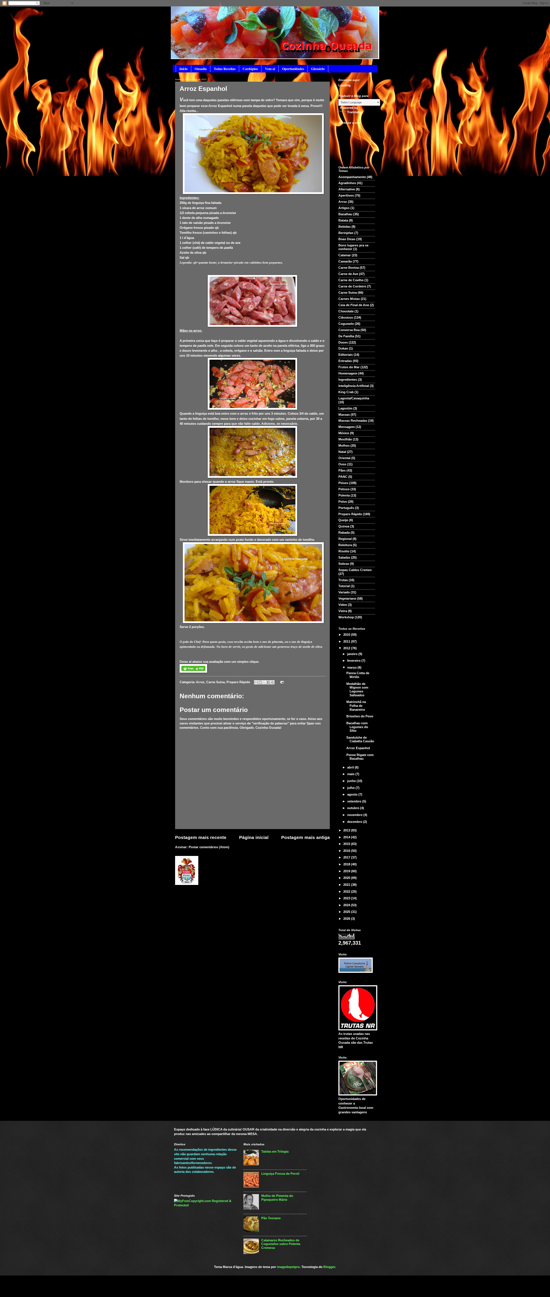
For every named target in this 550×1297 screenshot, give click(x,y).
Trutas (343, 580)
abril (351, 767)
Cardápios (250, 68)
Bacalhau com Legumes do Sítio (357, 726)
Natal (342, 452)
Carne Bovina (348, 267)
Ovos (342, 464)
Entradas (345, 361)
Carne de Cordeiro (352, 286)
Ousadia (201, 68)
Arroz (200, 682)
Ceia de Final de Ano (353, 305)
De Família (346, 336)
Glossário (318, 68)
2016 (347, 850)
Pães (342, 470)
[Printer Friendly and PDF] (193, 671)
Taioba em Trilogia (275, 1151)
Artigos (344, 208)
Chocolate (346, 311)
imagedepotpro (288, 1267)
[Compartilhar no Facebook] (268, 682)
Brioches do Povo (359, 716)
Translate (354, 112)
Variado (344, 592)
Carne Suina (215, 682)
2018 (347, 864)
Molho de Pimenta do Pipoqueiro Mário (277, 1197)
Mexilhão (345, 439)
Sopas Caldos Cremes (355, 570)
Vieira (342, 611)
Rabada (344, 532)
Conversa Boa (349, 330)
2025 (347, 912)
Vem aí (270, 68)
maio (351, 774)
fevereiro (354, 660)
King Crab (346, 392)
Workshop (346, 617)
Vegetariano (347, 598)
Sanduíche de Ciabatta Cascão (360, 739)
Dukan (343, 348)
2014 (347, 837)
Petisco (344, 489)
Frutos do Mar (349, 367)
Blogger (329, 1267)
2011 (347, 641)
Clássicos (345, 317)
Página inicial (254, 837)
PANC (342, 476)
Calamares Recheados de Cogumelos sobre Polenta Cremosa (280, 1244)
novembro (355, 815)
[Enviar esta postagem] (281, 682)
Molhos (344, 445)
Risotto (343, 551)
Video (342, 604)
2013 (347, 830)
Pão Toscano (271, 1218)
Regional (345, 539)
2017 (347, 857)
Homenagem (347, 373)
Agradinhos (347, 183)
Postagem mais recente (200, 837)
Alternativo (346, 189)
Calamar (344, 255)
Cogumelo (346, 323)
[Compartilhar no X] (264, 682)
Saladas (344, 557)
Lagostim (345, 408)
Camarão (345, 261)
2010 (347, 634)
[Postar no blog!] (260, 682)
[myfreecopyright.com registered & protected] (205, 1205)
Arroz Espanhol (358, 748)
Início (183, 68)
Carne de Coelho (351, 280)
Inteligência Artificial (353, 386)
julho (351, 788)
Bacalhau (345, 214)
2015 (347, 844)
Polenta (344, 495)
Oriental (344, 458)
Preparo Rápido (238, 682)
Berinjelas (345, 233)
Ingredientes (347, 379)
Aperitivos (346, 195)
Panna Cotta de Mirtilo (357, 675)
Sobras (343, 563)
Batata (343, 220)
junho (352, 781)
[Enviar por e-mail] (256, 682)
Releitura (345, 545)
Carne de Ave (348, 274)
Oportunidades (293, 68)
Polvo (342, 501)
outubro (353, 808)
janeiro (352, 654)
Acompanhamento (352, 177)
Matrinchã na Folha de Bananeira (356, 705)
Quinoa (343, 526)
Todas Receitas (224, 68)
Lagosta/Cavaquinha (353, 398)
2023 (347, 898)
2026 (347, 918)
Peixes (343, 483)
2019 (347, 871)
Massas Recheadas (352, 420)
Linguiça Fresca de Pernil (280, 1173)
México (343, 433)
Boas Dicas (346, 239)
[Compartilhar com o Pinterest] (272, 682)
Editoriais (345, 354)
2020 (347, 878)
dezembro (355, 821)
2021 (347, 884)
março (352, 667)
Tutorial (344, 586)
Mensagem (346, 427)
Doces (343, 342)
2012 (347, 648)
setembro (354, 801)
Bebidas (344, 226)
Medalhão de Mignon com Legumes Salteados (357, 689)
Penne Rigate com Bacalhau (360, 757)
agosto (352, 794)
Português (346, 508)
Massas (344, 414)
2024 (347, 905)
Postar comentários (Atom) (209, 847)
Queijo (343, 520)
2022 (347, 891)
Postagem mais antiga (305, 837)
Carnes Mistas (349, 299)
